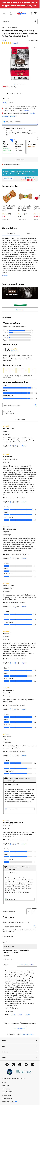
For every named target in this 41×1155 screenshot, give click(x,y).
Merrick (4, 40)
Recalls (4, 1082)
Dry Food (14, 27)
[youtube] (32, 1064)
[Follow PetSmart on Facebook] (7, 1064)
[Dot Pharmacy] (24, 1071)
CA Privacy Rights (7, 1098)
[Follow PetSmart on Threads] (19, 1064)
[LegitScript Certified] (10, 1072)
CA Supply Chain (6, 1095)
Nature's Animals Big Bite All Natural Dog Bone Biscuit (24, 208)
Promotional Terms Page (27, 1034)
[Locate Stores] (31, 13)
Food (8, 27)
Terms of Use (5, 1085)
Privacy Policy (6, 1088)
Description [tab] (11, 233)
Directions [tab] (29, 233)
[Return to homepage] (21, 13)
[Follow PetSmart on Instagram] (13, 1064)
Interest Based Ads (7, 1092)
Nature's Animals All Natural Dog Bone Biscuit (8, 208)
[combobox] (20, 21)
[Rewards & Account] (10, 13)
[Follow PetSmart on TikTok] (26, 1064)
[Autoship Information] (23, 128)
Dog (3, 27)
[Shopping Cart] (35, 13)
